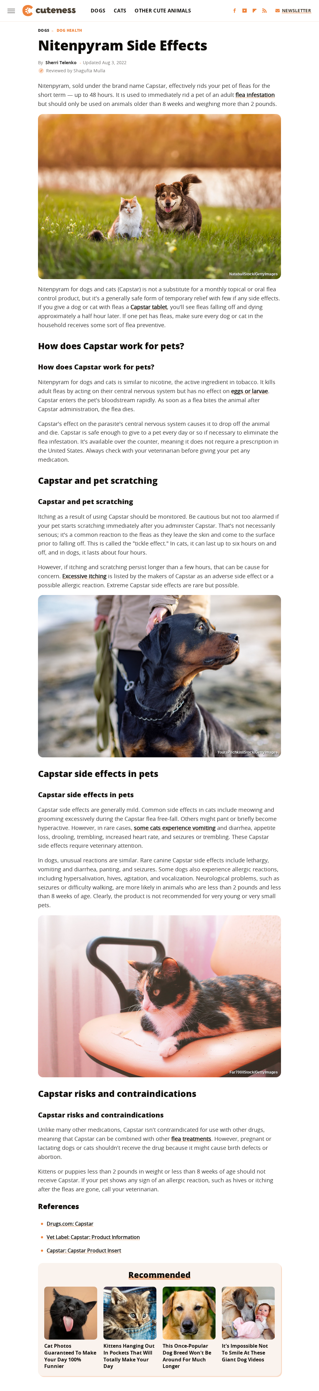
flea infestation (255, 94)
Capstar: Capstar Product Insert (84, 1250)
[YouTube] (244, 11)
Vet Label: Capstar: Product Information (93, 1237)
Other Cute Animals (163, 10)
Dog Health (69, 30)
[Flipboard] (254, 11)
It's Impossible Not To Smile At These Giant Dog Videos (245, 1353)
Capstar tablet (149, 307)
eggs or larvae (249, 391)
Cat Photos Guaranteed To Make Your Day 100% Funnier (70, 1356)
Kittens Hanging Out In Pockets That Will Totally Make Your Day (129, 1356)
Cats (120, 10)
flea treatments (191, 1138)
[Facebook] (235, 11)
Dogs (98, 10)
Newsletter (296, 10)
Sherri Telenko (61, 62)
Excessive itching (84, 576)
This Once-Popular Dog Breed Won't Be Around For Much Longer (187, 1356)
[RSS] (264, 11)
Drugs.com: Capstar (70, 1223)
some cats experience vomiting (175, 827)
